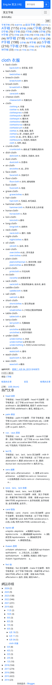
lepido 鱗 (10, 527)
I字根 (16, 34)
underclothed (16, 341)
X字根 (16, 50)
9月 (9, 617)
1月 (9, 661)
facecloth (14, 175)
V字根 (42, 46)
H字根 (5, 34)
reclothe (14, 277)
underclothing (16, 345)
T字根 (14, 46)
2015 (7, 676)
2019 (7, 606)
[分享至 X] (7, 373)
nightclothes (16, 239)
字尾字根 (6, 24)
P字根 (6, 42)
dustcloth (14, 162)
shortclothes (16, 303)
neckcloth (14, 233)
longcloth (14, 226)
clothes (13, 130)
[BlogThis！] (5, 373)
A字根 (6, 28)
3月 (9, 654)
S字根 (46, 42)
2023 (7, 595)
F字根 (29, 31)
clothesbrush (16, 127)
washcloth (14, 357)
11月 (9, 610)
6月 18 (12, 632)
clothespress (16, 112)
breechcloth (15, 80)
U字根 (31, 46)
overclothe (15, 252)
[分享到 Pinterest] (12, 373)
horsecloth (15, 213)
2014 (7, 679)
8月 (9, 621)
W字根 (5, 49)
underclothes (16, 338)
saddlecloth (15, 290)
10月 (9, 614)
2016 (7, 672)
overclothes (15, 255)
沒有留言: (35, 369)
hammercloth (16, 207)
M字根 (11, 38)
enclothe (14, 168)
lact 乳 (8, 451)
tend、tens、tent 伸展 (16, 488)
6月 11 (12, 636)
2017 (7, 668)
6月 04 (12, 639)
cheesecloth (15, 100)
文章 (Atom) (13, 386)
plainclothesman (17, 262)
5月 (9, 646)
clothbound (15, 139)
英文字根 (8, 12)
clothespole (15, 115)
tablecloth (14, 316)
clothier (13, 109)
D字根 (5, 31)
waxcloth (14, 364)
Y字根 (24, 50)
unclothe (14, 329)
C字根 (37, 28)
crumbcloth (15, 149)
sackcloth (14, 284)
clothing (13, 106)
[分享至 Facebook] (10, 373)
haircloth (14, 200)
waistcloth (14, 351)
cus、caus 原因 (13, 432)
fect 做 (9, 564)
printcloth (14, 271)
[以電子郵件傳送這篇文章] (2, 373)
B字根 (23, 28)
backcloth (14, 67)
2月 (9, 657)
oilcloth (13, 246)
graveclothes (16, 194)
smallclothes (16, 310)
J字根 (26, 34)
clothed (13, 133)
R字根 (33, 42)
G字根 (42, 31)
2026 (7, 588)
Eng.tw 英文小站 (12, 4)
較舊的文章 (45, 381)
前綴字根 (18, 25)
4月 (9, 650)
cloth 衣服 (11, 60)
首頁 (26, 381)
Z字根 (31, 50)
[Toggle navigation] (45, 12)
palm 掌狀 (10, 414)
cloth (12, 142)
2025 (7, 592)
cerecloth (14, 93)
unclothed (14, 332)
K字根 (36, 34)
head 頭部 (10, 396)
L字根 (47, 34)
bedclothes (15, 74)
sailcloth (14, 297)
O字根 (41, 38)
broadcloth (15, 87)
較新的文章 (7, 381)
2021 (7, 603)
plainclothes (15, 265)
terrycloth (14, 323)
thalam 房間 (11, 546)
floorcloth (14, 181)
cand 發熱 (10, 509)
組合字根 (30, 24)
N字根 (29, 38)
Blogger (30, 683)
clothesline (15, 121)
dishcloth (14, 155)
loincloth (14, 220)
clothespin (15, 118)
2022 (7, 599)
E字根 (17, 31)
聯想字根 (44, 25)
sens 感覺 (10, 469)
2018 (7, 665)
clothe (13, 136)
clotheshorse (16, 124)
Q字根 (23, 42)
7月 (9, 625)
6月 (9, 628)
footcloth (14, 188)
